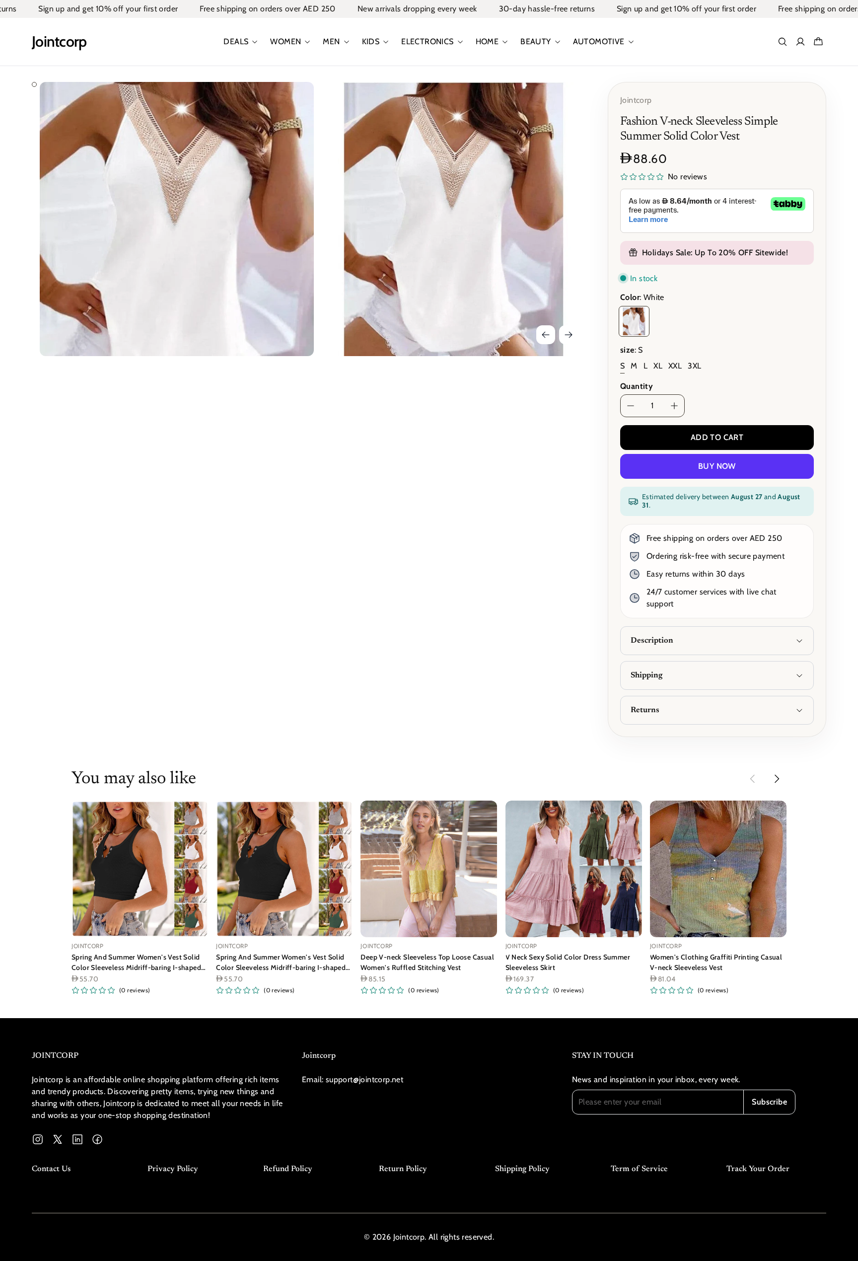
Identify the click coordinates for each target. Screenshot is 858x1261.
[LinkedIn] (77, 1139)
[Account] (800, 42)
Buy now (717, 466)
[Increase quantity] (674, 406)
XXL (675, 366)
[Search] (782, 42)
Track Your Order (757, 1169)
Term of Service (639, 1169)
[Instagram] (38, 1139)
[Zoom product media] (292, 103)
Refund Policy (287, 1169)
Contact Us (51, 1169)
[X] (58, 1139)
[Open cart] (818, 42)
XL (657, 366)
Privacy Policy (172, 1169)
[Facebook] (97, 1139)
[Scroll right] (776, 779)
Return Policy (403, 1169)
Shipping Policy (522, 1169)
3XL (694, 366)
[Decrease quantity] (631, 406)
